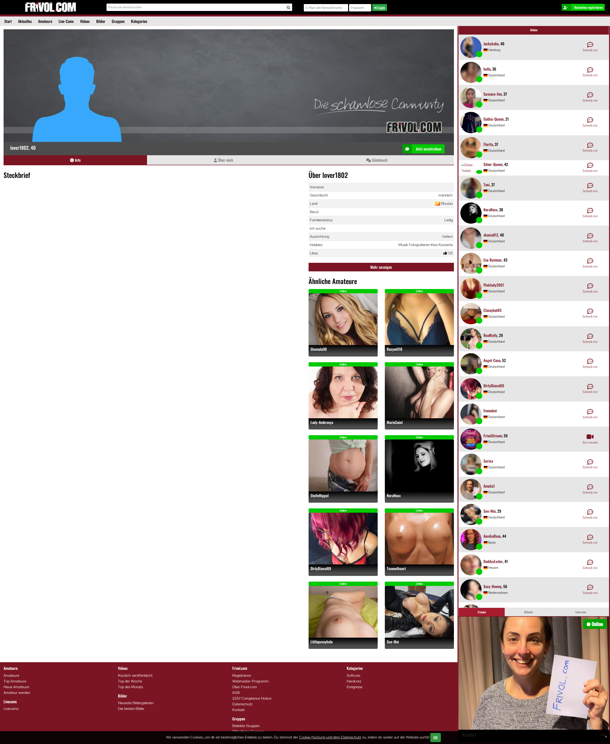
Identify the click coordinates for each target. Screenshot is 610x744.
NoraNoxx (394, 495)
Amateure (45, 21)
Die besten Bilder (131, 708)
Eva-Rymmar (492, 260)
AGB (236, 692)
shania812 (490, 235)
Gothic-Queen (493, 119)
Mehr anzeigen (381, 267)
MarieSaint (395, 422)
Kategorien (139, 21)
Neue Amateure (16, 686)
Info (77, 160)
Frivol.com (50, 7)
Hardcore (354, 681)
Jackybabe (491, 43)
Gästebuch (379, 160)
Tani (486, 184)
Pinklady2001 (493, 285)
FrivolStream (492, 436)
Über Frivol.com (244, 686)
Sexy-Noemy (492, 586)
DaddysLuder (493, 561)
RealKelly (490, 335)
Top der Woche (130, 681)
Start (8, 21)
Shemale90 (318, 349)
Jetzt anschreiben (428, 149)
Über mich (225, 160)
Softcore (353, 675)
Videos (85, 21)
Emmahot (490, 410)
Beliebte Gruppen (245, 725)
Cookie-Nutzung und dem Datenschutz (330, 737)
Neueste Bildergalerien (135, 702)
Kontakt (238, 709)
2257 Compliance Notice (251, 698)
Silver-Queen (493, 164)
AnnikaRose (492, 536)
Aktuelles (25, 21)
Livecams (11, 708)
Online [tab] (534, 30)
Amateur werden (17, 692)
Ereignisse (354, 686)
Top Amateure (15, 681)
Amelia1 (489, 486)
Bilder (100, 21)
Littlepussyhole (321, 642)
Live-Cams (66, 21)
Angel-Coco (491, 360)
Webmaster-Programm (250, 681)
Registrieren (241, 675)
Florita (488, 144)
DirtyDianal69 (320, 568)
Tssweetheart (396, 568)
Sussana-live (492, 94)
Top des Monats (130, 686)
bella (487, 69)
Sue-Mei (393, 642)
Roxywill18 (394, 349)
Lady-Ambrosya (321, 422)
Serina (488, 461)
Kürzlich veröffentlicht (135, 675)
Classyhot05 (492, 310)
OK (435, 737)
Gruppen (118, 21)
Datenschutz (242, 704)
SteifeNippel (319, 495)
